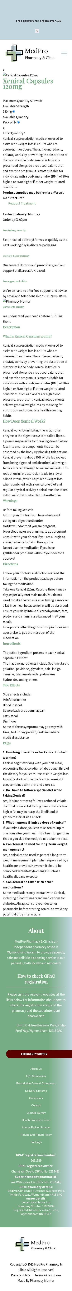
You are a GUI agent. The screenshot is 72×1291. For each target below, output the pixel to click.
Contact (36, 1105)
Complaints (36, 1098)
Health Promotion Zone (36, 1120)
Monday (34, 214)
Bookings (36, 1142)
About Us (36, 1068)
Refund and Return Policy (36, 1134)
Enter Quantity (13, 133)
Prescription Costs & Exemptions (36, 1083)
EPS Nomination (36, 1076)
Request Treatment (22, 203)
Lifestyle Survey (36, 1112)
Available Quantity (15, 117)
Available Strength (16, 106)
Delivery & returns (36, 1090)
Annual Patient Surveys (36, 1127)
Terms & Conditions (47, 1275)
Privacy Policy (20, 1275)
